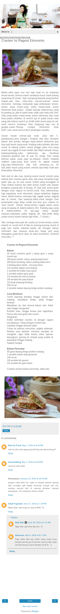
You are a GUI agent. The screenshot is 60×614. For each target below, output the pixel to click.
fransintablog (14, 462)
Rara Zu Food (14, 445)
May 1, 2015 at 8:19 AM (32, 445)
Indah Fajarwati (15, 504)
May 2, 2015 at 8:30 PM (32, 462)
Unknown (19, 535)
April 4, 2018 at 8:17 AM (35, 535)
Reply (10, 453)
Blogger (35, 611)
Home (30, 601)
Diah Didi (19, 522)
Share (6, 431)
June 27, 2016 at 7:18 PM (35, 504)
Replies (14, 517)
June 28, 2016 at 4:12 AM (39, 522)
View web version (30, 606)
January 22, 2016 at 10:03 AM (34, 478)
